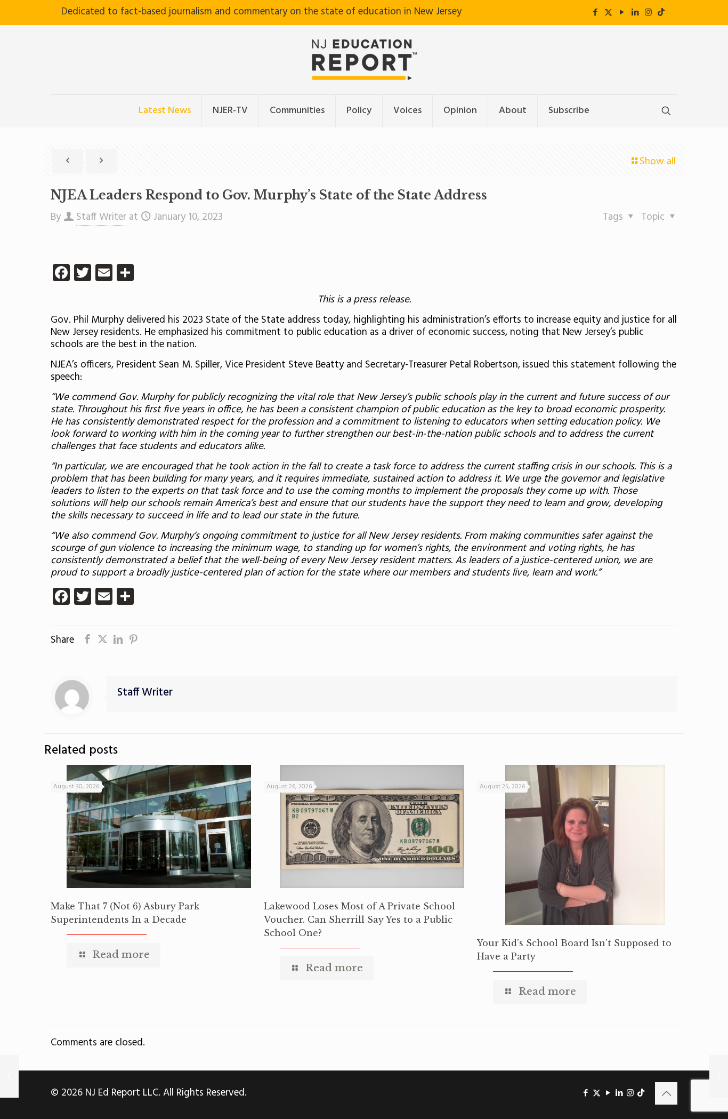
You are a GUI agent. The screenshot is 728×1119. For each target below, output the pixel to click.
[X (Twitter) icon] (608, 12)
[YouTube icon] (622, 12)
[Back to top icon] (666, 1093)
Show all (658, 162)
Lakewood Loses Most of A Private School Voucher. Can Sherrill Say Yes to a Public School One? (359, 919)
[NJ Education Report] (364, 59)
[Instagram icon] (648, 12)
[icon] (661, 12)
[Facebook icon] (595, 12)
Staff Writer (101, 217)
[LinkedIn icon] (635, 12)
